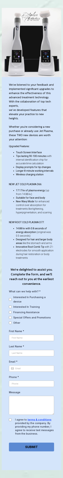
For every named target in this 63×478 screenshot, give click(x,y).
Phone (14, 377)
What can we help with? (25, 291)
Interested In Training (26, 306)
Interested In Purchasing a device (29, 299)
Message (14, 392)
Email (13, 361)
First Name (16, 331)
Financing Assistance (26, 312)
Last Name (16, 346)
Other (16, 322)
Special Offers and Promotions (32, 317)
